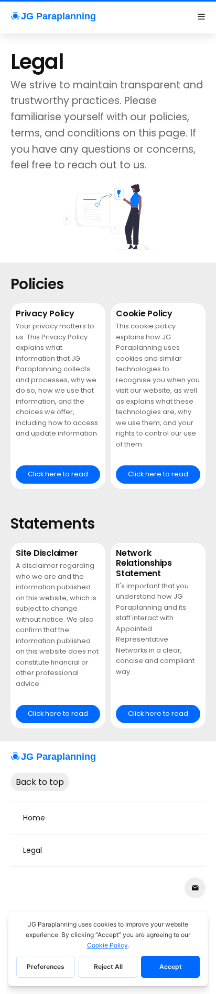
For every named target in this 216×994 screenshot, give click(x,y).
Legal (32, 850)
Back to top (40, 782)
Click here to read (58, 474)
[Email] (195, 887)
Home (34, 818)
